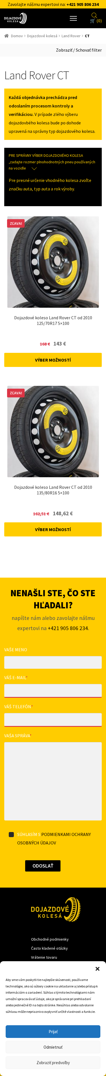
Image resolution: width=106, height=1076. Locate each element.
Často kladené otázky (49, 948)
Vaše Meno (15, 649)
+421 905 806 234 (82, 4)
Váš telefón (18, 706)
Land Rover (71, 35)
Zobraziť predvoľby (53, 1062)
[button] (97, 968)
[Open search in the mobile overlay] (94, 14)
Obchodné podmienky (50, 939)
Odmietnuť (53, 1047)
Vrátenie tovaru (44, 957)
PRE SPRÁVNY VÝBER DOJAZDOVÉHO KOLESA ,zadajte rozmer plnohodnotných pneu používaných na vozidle (52, 162)
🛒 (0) (96, 20)
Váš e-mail (16, 677)
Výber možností (53, 360)
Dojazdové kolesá (42, 35)
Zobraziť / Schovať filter (79, 50)
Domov (17, 35)
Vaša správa (18, 735)
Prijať (53, 1031)
